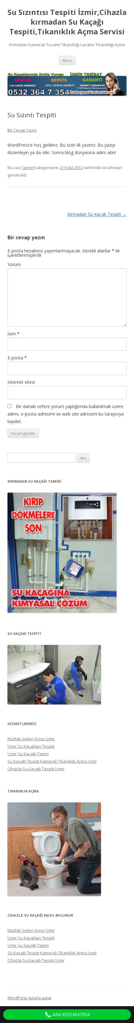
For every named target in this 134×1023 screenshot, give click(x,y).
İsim (13, 334)
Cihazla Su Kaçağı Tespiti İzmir (36, 769)
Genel (28, 167)
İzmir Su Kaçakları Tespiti (31, 746)
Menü (67, 60)
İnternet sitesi (21, 382)
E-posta (17, 358)
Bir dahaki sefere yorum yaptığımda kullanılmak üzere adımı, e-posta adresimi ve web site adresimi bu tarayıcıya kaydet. (65, 413)
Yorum (14, 264)
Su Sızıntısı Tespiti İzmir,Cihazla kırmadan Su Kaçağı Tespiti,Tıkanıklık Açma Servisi (67, 22)
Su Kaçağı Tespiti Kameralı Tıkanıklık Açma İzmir (52, 761)
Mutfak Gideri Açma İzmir (31, 739)
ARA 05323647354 (70, 1014)
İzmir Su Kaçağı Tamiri (28, 754)
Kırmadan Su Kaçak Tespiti (97, 214)
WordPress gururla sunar (29, 998)
